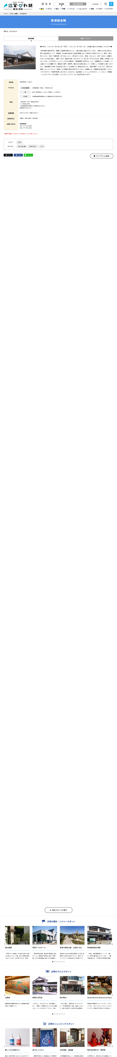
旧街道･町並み (32, 146)
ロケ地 (41, 146)
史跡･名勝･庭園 (22, 146)
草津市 (19, 142)
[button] (52, 961)
